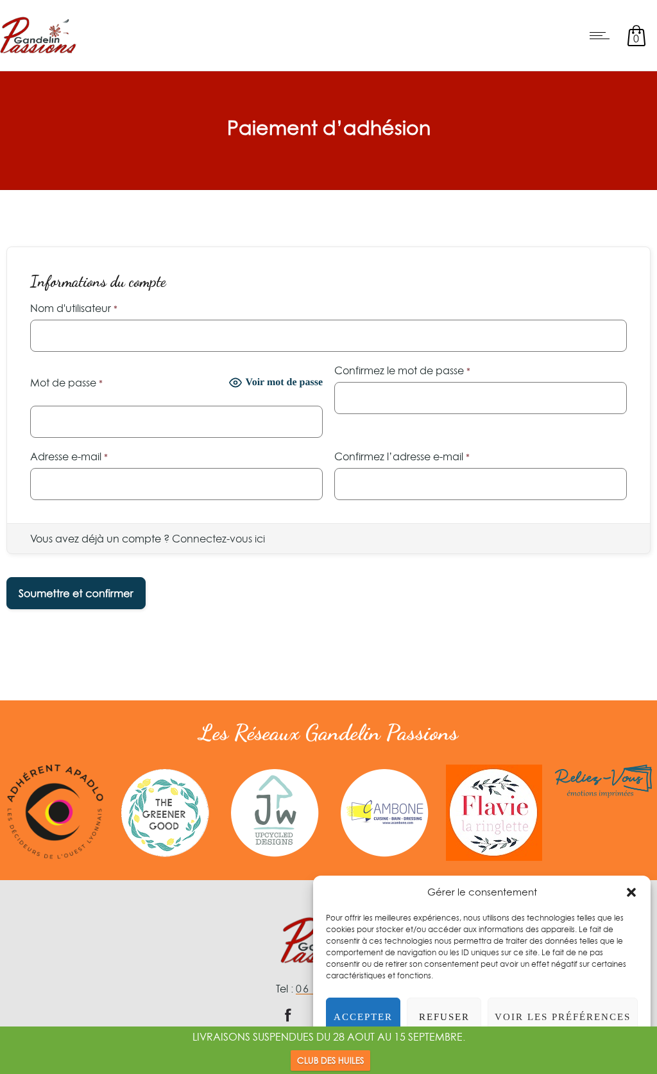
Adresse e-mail (69, 456)
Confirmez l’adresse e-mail (402, 456)
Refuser (444, 1017)
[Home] (38, 54)
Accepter (363, 1017)
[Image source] (54, 812)
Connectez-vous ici (218, 538)
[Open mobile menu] (602, 35)
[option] (55, 811)
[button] (631, 892)
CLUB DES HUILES (330, 1060)
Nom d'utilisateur (73, 308)
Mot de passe (66, 382)
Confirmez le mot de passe (402, 370)
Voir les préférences (563, 1017)
